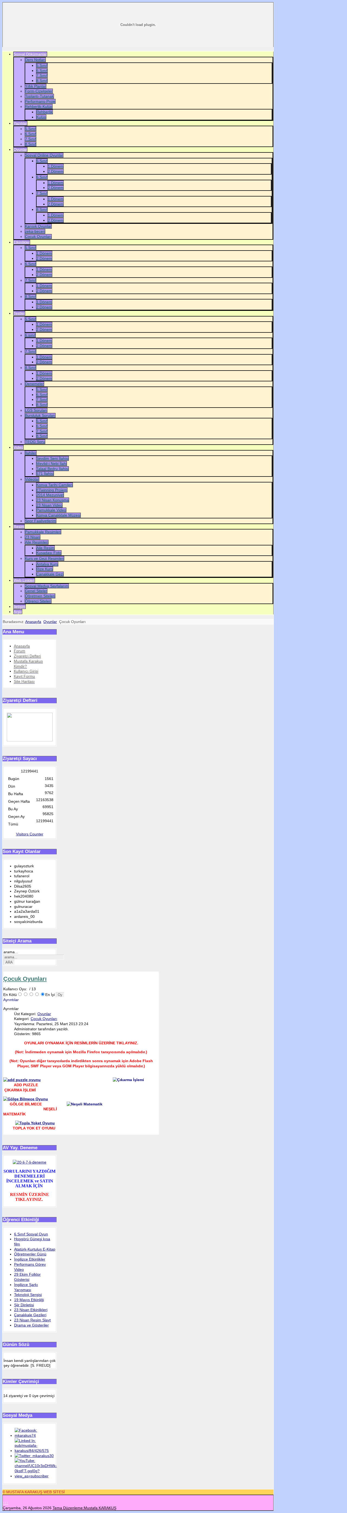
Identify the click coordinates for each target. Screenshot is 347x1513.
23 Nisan (32, 537)
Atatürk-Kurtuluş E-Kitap (34, 1249)
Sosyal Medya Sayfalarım (47, 586)
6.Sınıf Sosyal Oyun (31, 1234)
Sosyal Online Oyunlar (44, 155)
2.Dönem (55, 171)
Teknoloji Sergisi (28, 1294)
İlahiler (30, 453)
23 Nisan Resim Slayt (32, 1320)
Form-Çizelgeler (39, 91)
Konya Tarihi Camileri (54, 485)
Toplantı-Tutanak (39, 96)
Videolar (32, 479)
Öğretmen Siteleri (40, 596)
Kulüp (41, 117)
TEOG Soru (35, 441)
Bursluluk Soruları (40, 415)
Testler (19, 313)
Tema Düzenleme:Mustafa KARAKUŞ (84, 1508)
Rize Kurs (44, 569)
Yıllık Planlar (35, 86)
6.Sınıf (41, 70)
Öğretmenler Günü (30, 1254)
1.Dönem (55, 166)
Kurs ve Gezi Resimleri (44, 558)
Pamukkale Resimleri (43, 532)
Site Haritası (24, 681)
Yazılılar (20, 123)
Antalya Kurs (47, 564)
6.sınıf (30, 335)
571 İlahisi (45, 473)
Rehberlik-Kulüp (38, 106)
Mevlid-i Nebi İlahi (51, 463)
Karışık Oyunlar (38, 226)
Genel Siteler (36, 591)
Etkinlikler (22, 242)
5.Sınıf (41, 65)
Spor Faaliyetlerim (40, 521)
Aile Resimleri (36, 542)
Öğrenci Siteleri (38, 601)
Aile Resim (45, 548)
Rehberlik (44, 112)
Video (18, 447)
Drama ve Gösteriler (31, 1325)
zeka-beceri (35, 231)
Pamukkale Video (51, 510)
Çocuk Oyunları (38, 236)
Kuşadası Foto (48, 553)
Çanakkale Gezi (49, 574)
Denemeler (34, 384)
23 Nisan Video (49, 505)
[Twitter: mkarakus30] (34, 1456)
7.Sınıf (41, 75)
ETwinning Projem (51, 490)
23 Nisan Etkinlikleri (30, 1310)
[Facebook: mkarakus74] (35, 1435)
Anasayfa (33, 621)
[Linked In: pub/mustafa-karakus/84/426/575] (35, 1450)
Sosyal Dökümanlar (30, 54)
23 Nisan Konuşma (52, 500)
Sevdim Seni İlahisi (52, 458)
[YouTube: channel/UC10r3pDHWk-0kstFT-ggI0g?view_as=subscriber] (36, 1476)
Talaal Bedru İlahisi (52, 468)
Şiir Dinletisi (24, 1305)
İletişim (19, 606)
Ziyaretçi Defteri (27, 656)
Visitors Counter (29, 834)
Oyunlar (20, 149)
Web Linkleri (24, 580)
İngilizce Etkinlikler (29, 1259)
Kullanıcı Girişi (26, 671)
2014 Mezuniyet (50, 495)
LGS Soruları (36, 410)
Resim (19, 526)
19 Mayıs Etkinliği (29, 1300)
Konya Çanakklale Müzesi (58, 515)
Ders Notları (35, 60)
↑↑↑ (5, 1503)
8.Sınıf (41, 80)
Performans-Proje (40, 101)
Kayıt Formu (24, 676)
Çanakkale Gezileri (30, 1315)
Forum (19, 651)
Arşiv (18, 611)
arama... (11, 952)
